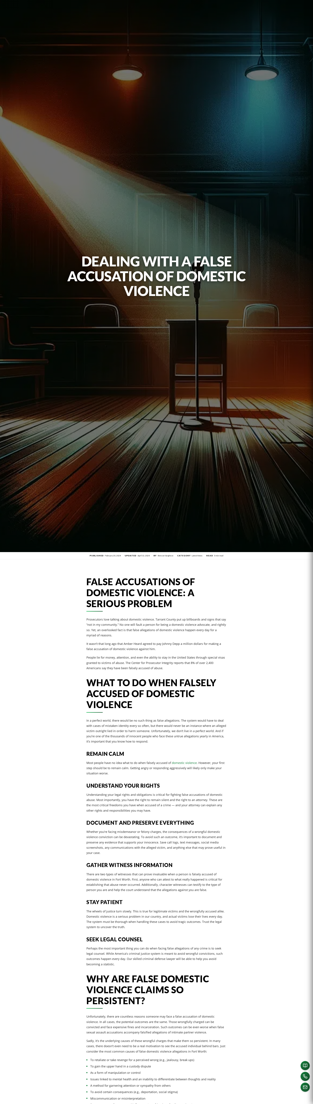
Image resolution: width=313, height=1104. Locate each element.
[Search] (269, 1100)
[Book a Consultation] (305, 1065)
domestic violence (184, 763)
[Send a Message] (305, 1087)
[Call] (305, 1076)
